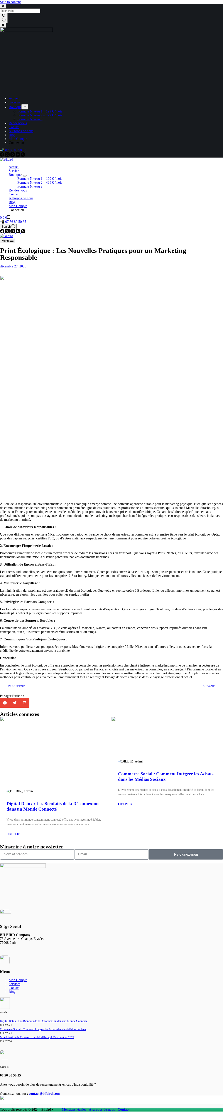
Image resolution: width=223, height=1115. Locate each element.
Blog (12, 992)
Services (14, 984)
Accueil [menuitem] (14, 98)
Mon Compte (18, 980)
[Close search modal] (3, 6)
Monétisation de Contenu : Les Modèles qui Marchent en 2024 (37, 1037)
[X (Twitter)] (7, 155)
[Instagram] (13, 155)
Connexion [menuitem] (16, 142)
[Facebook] (2, 155)
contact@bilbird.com (44, 1093)
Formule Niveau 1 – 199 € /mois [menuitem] (39, 111)
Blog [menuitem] (12, 135)
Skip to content (10, 2)
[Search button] (4, 18)
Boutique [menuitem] (15, 107)
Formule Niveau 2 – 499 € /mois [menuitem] (39, 115)
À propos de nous (101, 1109)
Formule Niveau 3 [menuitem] (29, 119)
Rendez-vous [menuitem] (18, 123)
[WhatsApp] (23, 155)
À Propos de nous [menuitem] (21, 131)
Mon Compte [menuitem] (18, 139)
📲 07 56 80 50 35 (13, 150)
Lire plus (13, 834)
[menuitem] (24, 106)
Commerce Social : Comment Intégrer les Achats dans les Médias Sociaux (43, 1029)
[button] (5, 703)
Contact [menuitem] (14, 127)
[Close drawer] (3, 25)
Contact (14, 988)
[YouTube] (18, 155)
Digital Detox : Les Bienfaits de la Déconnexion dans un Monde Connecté (53, 806)
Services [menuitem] (14, 102)
